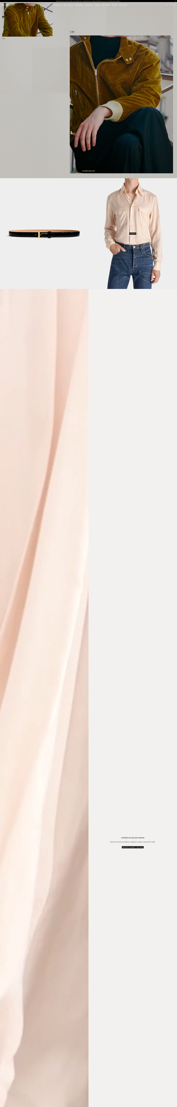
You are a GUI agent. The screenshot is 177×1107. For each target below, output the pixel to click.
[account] (171, 5)
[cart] (174, 5)
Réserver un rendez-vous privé (132, 847)
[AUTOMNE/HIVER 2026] (88, 89)
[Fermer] (175, 1)
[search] (167, 5)
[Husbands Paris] (8, 5)
